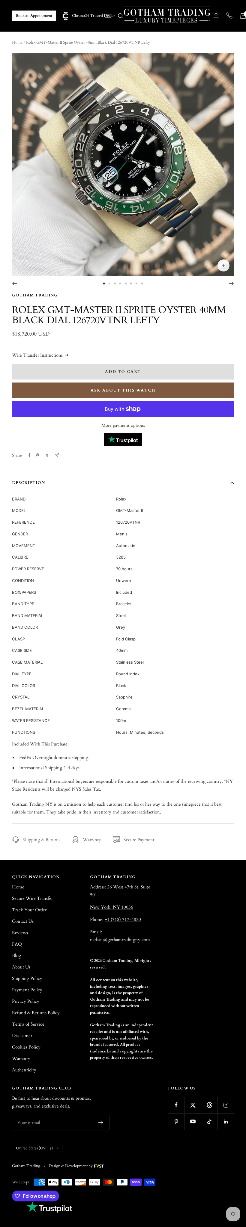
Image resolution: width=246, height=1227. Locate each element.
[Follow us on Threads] (209, 1105)
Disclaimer (22, 1036)
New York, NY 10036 (111, 907)
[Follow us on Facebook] (176, 1105)
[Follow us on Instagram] (226, 1105)
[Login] (216, 15)
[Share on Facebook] (29, 455)
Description (28, 482)
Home (17, 42)
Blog (16, 956)
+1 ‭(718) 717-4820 (123, 919)
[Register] (101, 1122)
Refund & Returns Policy (36, 1013)
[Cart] (243, 16)
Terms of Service (28, 1024)
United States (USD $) (34, 1148)
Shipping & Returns (41, 840)
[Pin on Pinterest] (37, 455)
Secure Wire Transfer (32, 898)
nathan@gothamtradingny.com (120, 940)
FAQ (17, 944)
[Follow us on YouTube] (192, 1121)
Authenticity (24, 1070)
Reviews (20, 933)
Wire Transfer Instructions (37, 355)
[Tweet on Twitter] (47, 455)
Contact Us (23, 921)
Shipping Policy (27, 978)
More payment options (123, 425)
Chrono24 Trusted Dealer (88, 15)
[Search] (120, 16)
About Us (21, 967)
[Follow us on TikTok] (209, 1121)
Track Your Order (29, 910)
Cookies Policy (26, 1047)
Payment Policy (27, 990)
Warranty (92, 840)
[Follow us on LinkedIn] (226, 1121)
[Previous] (14, 283)
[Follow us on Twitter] (192, 1105)
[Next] (231, 283)
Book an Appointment (34, 15)
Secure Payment (139, 840)
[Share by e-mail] (57, 455)
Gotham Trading (35, 295)
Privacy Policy (25, 1001)
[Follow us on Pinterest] (176, 1121)
